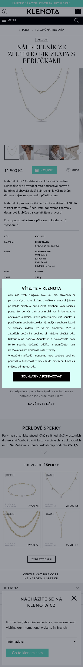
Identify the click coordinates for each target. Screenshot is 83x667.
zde (72, 333)
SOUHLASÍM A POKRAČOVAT (41, 376)
